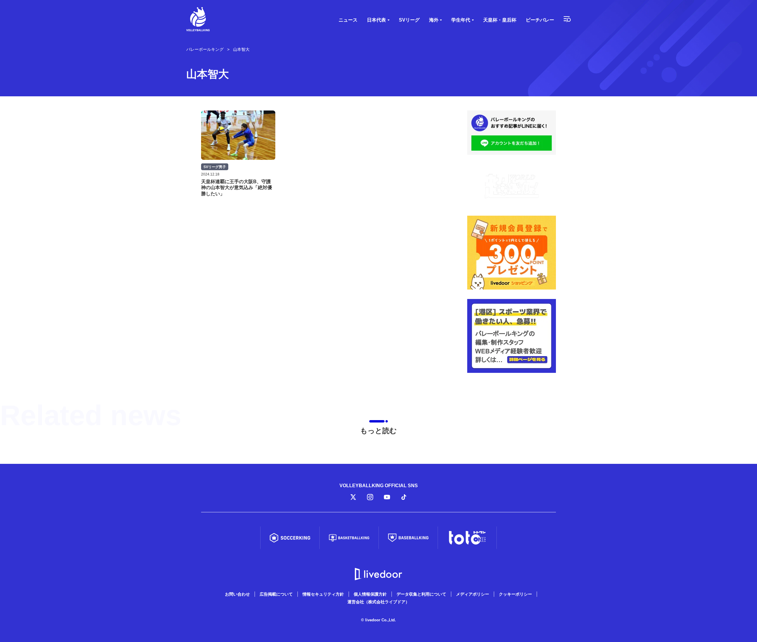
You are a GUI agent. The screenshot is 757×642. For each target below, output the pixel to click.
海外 (434, 19)
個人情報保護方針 (370, 594)
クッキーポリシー (515, 594)
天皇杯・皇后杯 (499, 19)
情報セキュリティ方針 (323, 594)
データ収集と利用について (421, 594)
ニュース (348, 19)
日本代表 (376, 19)
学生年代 (460, 19)
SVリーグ (409, 19)
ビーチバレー (540, 19)
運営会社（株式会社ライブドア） (378, 601)
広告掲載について (276, 594)
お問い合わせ (237, 594)
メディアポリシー (472, 594)
